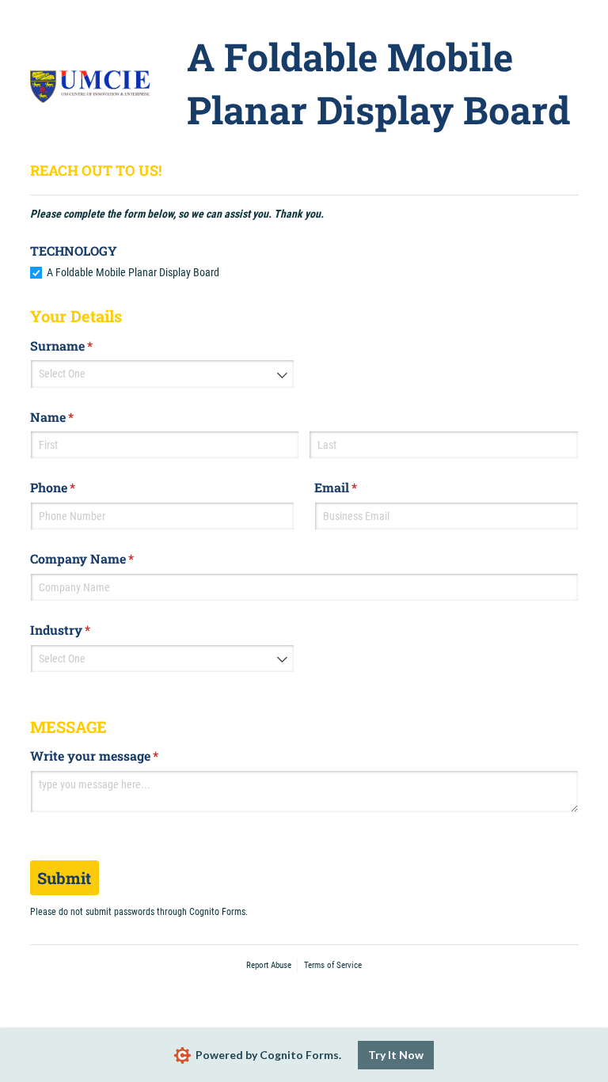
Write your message (119, 755)
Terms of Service (333, 965)
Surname (86, 345)
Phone (78, 487)
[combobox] (162, 373)
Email (361, 487)
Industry (85, 629)
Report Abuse (268, 965)
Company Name (107, 558)
